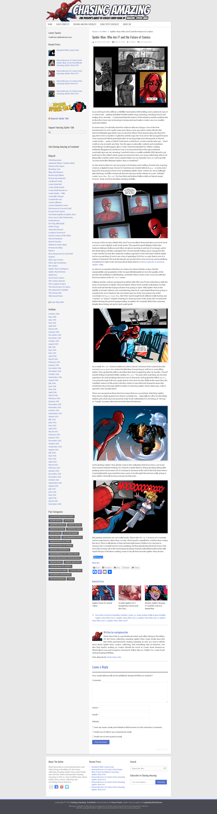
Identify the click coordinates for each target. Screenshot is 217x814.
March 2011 (53, 501)
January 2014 (53, 401)
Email (95, 714)
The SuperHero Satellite (58, 290)
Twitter (67, 787)
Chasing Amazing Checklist (84, 24)
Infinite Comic (127, 615)
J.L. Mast (137, 615)
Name (95, 708)
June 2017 (52, 320)
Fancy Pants (116, 802)
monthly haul (74, 529)
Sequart (51, 257)
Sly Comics (53, 266)
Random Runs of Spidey (61, 546)
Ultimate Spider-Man (60, 575)
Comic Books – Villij (56, 193)
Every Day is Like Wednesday (60, 217)
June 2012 (52, 456)
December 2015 (54, 335)
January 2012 (53, 471)
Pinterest (62, 787)
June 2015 (52, 350)
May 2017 (52, 323)
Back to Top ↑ (162, 749)
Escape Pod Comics (56, 211)
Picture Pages (70, 533)
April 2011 (52, 498)
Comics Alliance (55, 202)
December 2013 (54, 404)
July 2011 (52, 489)
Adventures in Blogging (61, 516)
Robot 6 (51, 251)
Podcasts (54, 537)
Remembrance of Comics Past (64, 554)
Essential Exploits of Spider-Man (62, 214)
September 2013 (55, 413)
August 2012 (53, 450)
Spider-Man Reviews (57, 272)
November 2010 (54, 504)
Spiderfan (52, 275)
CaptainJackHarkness (152, 802)
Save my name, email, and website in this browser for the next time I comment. (128, 727)
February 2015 (54, 362)
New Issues (55, 533)
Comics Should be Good (58, 205)
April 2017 (52, 326)
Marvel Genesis (54, 242)
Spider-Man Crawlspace (58, 269)
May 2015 (52, 353)
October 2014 (53, 374)
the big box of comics (60, 566)
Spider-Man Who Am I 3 (148, 618)
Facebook (56, 787)
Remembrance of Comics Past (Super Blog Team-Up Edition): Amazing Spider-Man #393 (69, 62)
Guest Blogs (75, 525)
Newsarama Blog (55, 248)
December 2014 (54, 368)
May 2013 (52, 426)
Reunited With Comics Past (68, 50)
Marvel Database (55, 239)
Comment (96, 680)
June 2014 (52, 386)
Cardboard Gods (55, 181)
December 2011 (54, 474)
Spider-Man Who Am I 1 (105, 618)
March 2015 (53, 359)
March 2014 (53, 395)
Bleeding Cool (54, 169)
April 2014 (52, 392)
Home (50, 24)
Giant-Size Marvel (55, 230)
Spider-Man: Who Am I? (117, 621)
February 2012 (54, 468)
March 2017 (53, 329)
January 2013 (53, 438)
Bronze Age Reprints (57, 178)
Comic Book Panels (56, 187)
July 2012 (52, 453)
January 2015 (53, 365)
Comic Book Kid (55, 184)
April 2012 (52, 462)
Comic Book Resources (57, 190)
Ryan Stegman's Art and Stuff (60, 254)
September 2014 (55, 377)
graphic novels (57, 525)
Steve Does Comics (56, 278)
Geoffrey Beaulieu (112, 615)
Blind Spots (55, 521)
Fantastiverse (54, 221)
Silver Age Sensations (57, 263)
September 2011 (55, 483)
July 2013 (52, 420)
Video (71, 579)
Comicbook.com (55, 199)
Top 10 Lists (75, 570)
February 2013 (54, 435)
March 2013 (53, 432)
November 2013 (54, 407)
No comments (145, 42)
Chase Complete (62, 24)
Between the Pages (56, 166)
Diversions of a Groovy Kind (59, 208)
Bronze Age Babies (56, 175)
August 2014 (53, 380)
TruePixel (91, 802)
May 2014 (52, 389)
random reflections (60, 541)
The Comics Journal (56, 281)
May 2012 (52, 459)
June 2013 (52, 423)
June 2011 (52, 492)
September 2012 (55, 447)
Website (95, 721)
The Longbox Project (57, 284)
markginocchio (121, 632)
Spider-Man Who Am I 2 (127, 618)
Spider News (56, 562)
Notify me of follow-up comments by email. (113, 732)
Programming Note (72, 537)
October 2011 (53, 480)
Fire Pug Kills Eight (56, 224)
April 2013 (52, 429)
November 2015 (54, 338)
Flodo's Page (53, 227)
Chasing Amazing (78, 802)
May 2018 (52, 317)
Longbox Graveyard (56, 233)
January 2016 (53, 332)
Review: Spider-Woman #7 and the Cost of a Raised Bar (155, 606)
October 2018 (53, 314)
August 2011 (53, 486)
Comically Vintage (56, 196)
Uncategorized (57, 579)
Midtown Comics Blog (57, 245)
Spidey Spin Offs (72, 562)
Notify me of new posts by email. (108, 737)
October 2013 (53, 410)
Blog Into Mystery (55, 172)
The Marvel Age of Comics (59, 287)
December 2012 (54, 441)
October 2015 (53, 341)
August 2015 (53, 344)
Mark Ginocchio (103, 42)
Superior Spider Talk (59, 118)
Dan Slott (99, 615)
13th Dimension (54, 160)
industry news (57, 529)
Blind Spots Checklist (109, 24)
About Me (127, 24)
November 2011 (54, 477)
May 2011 (52, 495)
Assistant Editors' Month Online (61, 163)
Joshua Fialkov (148, 615)
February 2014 (54, 398)
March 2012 (53, 465)
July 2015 (52, 347)
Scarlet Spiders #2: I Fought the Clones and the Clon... (128, 606)
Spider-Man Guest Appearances (65, 558)
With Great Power (55, 296)
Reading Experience (59, 550)
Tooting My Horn (58, 570)
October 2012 (53, 444)
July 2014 (52, 383)
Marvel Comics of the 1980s (59, 236)
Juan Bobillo (160, 615)
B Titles (103, 31)
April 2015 (52, 356)
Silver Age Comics (55, 260)
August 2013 (53, 416)
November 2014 (54, 371)
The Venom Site (55, 293)
